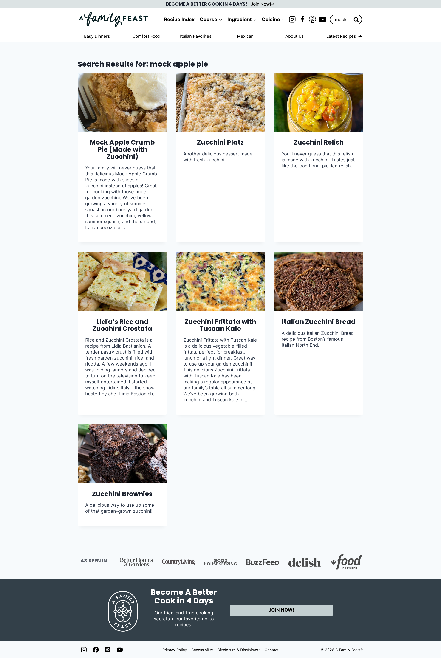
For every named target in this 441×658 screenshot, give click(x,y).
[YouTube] (322, 19)
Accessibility (202, 649)
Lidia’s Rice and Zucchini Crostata (122, 325)
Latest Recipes (341, 36)
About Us (294, 36)
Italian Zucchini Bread (319, 321)
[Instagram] (292, 19)
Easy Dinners (97, 36)
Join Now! (261, 4)
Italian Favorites (196, 36)
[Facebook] (302, 19)
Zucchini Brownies (122, 493)
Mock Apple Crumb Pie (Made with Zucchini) (122, 149)
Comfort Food (146, 36)
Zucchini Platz (220, 142)
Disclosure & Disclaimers (239, 649)
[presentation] (122, 102)
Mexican (245, 36)
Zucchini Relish (319, 142)
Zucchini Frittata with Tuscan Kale (220, 325)
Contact (272, 649)
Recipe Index (179, 19)
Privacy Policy (174, 649)
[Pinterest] (312, 19)
